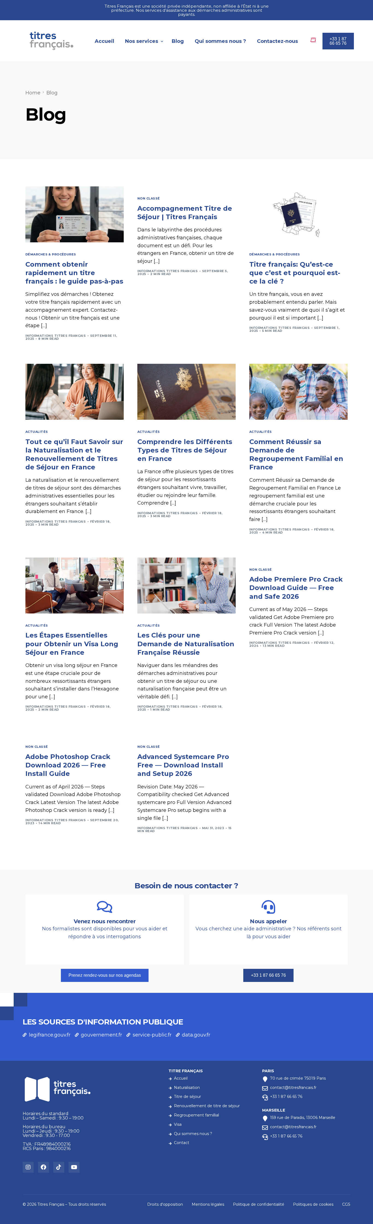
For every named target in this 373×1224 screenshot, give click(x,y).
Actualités (36, 431)
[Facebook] (43, 1167)
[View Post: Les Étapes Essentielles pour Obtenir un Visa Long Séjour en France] (74, 586)
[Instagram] (28, 1167)
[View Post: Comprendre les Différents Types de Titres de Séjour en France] (186, 392)
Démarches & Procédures (50, 254)
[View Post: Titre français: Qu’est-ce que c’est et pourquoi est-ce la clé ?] (298, 214)
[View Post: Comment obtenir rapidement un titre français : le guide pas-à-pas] (74, 214)
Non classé (148, 198)
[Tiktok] (58, 1167)
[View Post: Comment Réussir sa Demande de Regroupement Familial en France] (298, 392)
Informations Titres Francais (55, 336)
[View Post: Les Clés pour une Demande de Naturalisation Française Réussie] (186, 586)
